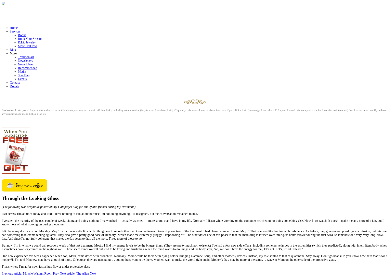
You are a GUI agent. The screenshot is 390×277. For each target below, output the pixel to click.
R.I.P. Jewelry (27, 42)
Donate (14, 86)
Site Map (23, 75)
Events (22, 79)
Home (14, 27)
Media (22, 71)
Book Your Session (30, 38)
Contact (15, 82)
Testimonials (26, 57)
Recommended (27, 68)
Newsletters (25, 60)
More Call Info (27, 46)
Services (15, 31)
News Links (26, 64)
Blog (13, 49)
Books (22, 35)
